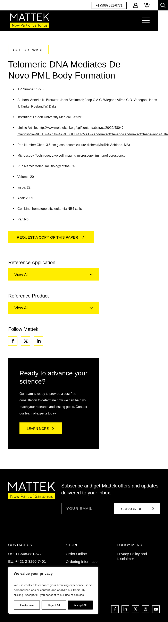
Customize (27, 605)
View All (21, 274)
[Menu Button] (146, 20)
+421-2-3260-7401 (30, 561)
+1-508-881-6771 (29, 554)
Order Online (76, 554)
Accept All (80, 605)
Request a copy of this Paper (48, 237)
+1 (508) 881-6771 (109, 5)
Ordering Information (83, 562)
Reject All (54, 605)
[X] (25, 341)
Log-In (135, 5)
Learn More (38, 428)
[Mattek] (29, 20)
